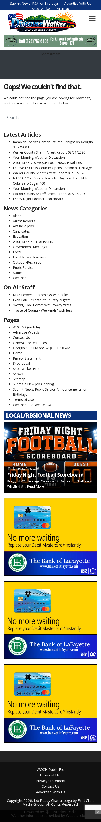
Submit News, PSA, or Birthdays (34, 3)
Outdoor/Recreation (28, 262)
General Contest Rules (30, 342)
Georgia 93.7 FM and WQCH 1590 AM (41, 348)
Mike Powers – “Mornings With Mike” (41, 294)
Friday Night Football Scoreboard (38, 199)
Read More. (36, 486)
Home (17, 353)
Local (17, 252)
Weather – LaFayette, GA (32, 405)
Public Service (23, 267)
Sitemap (63, 8)
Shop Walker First (26, 368)
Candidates (21, 231)
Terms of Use (23, 399)
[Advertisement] (50, 41)
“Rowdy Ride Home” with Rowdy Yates (42, 305)
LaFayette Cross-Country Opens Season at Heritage (52, 168)
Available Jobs (23, 226)
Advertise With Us (77, 3)
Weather (19, 278)
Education (20, 236)
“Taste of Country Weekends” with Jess (42, 310)
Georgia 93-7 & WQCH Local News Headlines (47, 162)
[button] (92, 19)
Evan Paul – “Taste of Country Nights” (41, 300)
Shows (18, 373)
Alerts (17, 215)
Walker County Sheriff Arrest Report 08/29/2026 (49, 193)
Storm (17, 272)
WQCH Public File (50, 769)
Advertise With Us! (26, 332)
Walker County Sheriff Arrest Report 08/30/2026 (49, 173)
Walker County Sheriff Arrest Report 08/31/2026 (49, 152)
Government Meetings (30, 247)
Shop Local (21, 363)
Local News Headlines (30, 257)
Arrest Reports (24, 221)
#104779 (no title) (26, 327)
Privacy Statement (27, 358)
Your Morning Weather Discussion (39, 157)
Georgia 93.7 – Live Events (33, 241)
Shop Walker (41, 8)
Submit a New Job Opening (33, 384)
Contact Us (21, 337)
